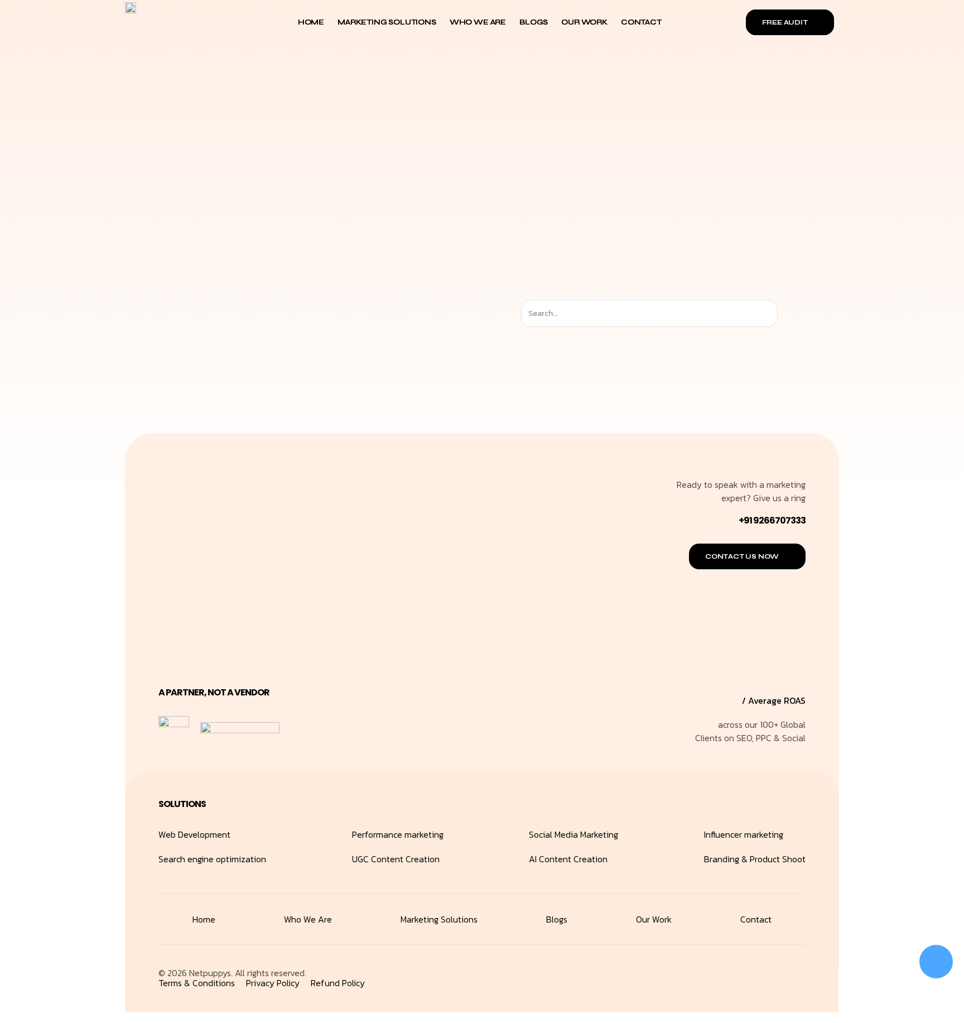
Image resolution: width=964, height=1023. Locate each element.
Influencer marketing (743, 834)
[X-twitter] (743, 978)
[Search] (787, 313)
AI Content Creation (568, 859)
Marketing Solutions (387, 22)
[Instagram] (718, 978)
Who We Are (478, 22)
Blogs (533, 22)
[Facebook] (769, 978)
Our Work (584, 22)
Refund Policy (338, 982)
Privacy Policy (273, 982)
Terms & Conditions (196, 982)
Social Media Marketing (573, 834)
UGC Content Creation (396, 859)
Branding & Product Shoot (755, 859)
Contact (641, 22)
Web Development (194, 834)
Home (311, 22)
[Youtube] (794, 978)
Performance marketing (398, 834)
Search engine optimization (212, 859)
